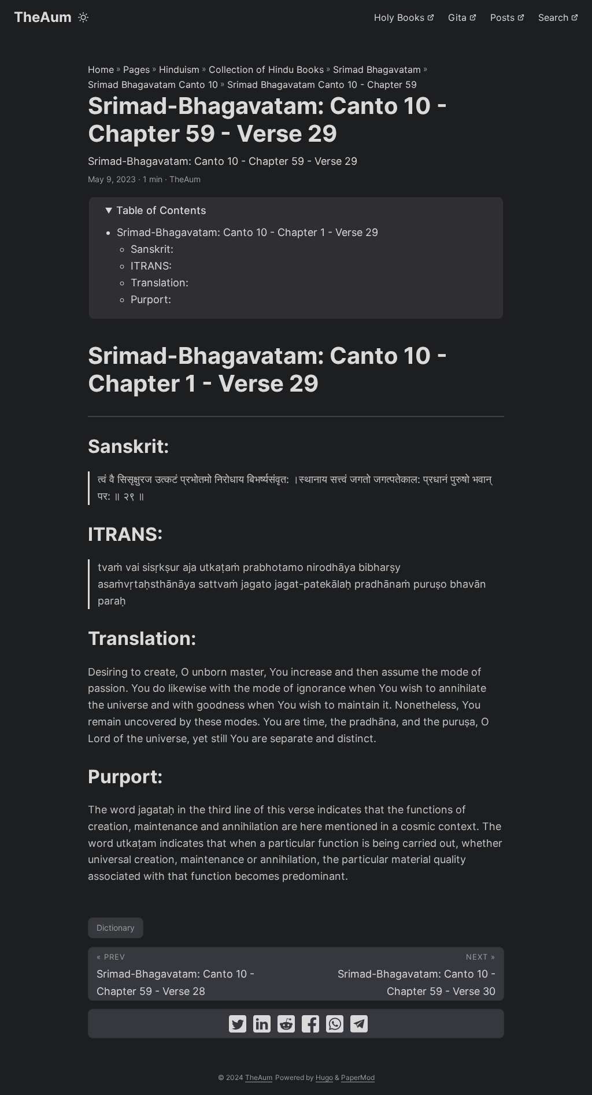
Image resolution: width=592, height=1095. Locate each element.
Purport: (151, 299)
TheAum (43, 17)
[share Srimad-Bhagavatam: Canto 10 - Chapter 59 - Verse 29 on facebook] (310, 1026)
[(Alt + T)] (83, 17)
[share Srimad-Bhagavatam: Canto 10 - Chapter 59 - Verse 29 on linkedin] (262, 1026)
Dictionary (116, 927)
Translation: (159, 282)
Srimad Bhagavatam (377, 69)
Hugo (324, 1077)
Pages (136, 69)
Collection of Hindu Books (266, 69)
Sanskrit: (152, 249)
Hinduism (179, 69)
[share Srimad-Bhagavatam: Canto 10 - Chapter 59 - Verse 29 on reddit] (286, 1026)
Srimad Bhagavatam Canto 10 (153, 84)
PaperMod (358, 1077)
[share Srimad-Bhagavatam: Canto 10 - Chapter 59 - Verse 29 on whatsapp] (334, 1026)
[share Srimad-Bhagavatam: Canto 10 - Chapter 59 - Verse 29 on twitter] (237, 1026)
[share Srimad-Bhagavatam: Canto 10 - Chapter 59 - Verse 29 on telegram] (359, 1026)
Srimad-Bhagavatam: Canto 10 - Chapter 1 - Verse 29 (247, 232)
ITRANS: (151, 266)
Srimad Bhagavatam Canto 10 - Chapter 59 (322, 84)
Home (101, 69)
